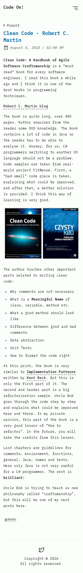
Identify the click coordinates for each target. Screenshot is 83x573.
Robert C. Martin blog (25, 106)
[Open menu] (75, 7)
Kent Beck (36, 378)
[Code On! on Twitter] (41, 549)
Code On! (13, 7)
